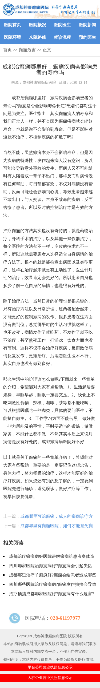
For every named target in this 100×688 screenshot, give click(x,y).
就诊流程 (62, 37)
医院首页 (12, 24)
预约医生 (87, 37)
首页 (7, 49)
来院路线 (37, 37)
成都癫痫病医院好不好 (63, 441)
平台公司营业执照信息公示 (50, 667)
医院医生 (62, 24)
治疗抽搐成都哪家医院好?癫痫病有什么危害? (51, 593)
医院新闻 (87, 24)
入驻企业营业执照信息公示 (50, 677)
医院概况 (37, 24)
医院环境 (12, 37)
